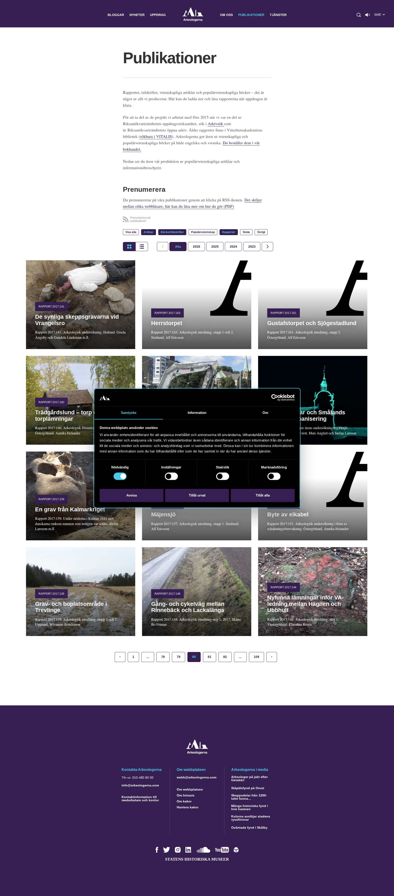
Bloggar (116, 15)
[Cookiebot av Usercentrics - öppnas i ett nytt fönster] (275, 397)
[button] (358, 15)
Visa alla (130, 232)
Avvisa (131, 495)
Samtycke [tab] (129, 413)
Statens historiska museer (197, 859)
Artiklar (148, 232)
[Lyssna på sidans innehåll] (367, 15)
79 (178, 657)
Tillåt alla (263, 495)
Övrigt (261, 232)
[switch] (171, 476)
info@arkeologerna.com (140, 785)
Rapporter (228, 232)
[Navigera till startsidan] (197, 753)
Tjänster (278, 15)
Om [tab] (265, 413)
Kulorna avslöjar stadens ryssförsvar (250, 818)
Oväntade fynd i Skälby (249, 827)
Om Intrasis (185, 795)
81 (209, 657)
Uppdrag (158, 15)
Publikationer (251, 15)
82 (225, 657)
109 (256, 657)
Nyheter (137, 15)
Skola (246, 232)
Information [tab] (197, 413)
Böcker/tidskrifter (172, 232)
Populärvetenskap (203, 232)
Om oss (226, 15)
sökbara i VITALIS (156, 136)
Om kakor (184, 801)
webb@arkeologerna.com (196, 777)
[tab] (196, 246)
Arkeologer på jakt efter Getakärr (249, 778)
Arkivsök (216, 123)
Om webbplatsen (190, 789)
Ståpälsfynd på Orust (247, 788)
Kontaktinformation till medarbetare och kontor (140, 798)
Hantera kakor (187, 807)
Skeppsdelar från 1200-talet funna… (249, 797)
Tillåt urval (197, 495)
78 (163, 657)
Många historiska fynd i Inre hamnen (249, 807)
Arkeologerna (193, 15)
